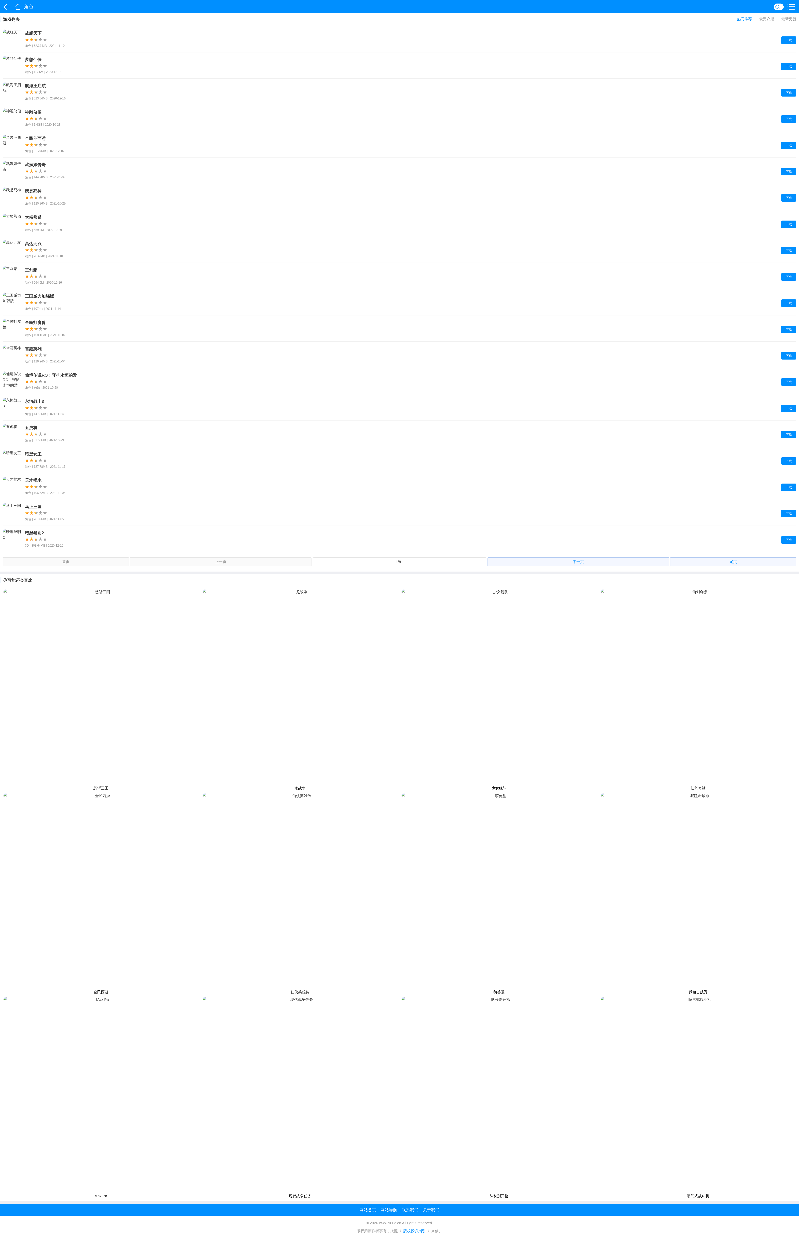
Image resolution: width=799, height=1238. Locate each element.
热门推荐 (744, 19)
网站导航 (389, 1210)
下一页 (578, 562)
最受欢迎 (766, 19)
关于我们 (431, 1210)
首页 (18, 6)
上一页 (220, 562)
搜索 (778, 6)
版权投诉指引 (414, 1231)
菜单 (792, 6)
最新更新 (788, 19)
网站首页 (368, 1210)
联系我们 (410, 1210)
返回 (6, 6)
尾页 (733, 562)
